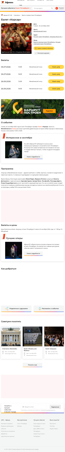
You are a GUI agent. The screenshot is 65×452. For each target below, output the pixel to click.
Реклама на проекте (7, 423)
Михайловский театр (40, 31)
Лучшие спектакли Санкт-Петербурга (47, 43)
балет (40, 126)
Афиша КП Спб (7, 15)
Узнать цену (56, 67)
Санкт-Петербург (22, 423)
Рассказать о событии (61, 8)
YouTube (52, 426)
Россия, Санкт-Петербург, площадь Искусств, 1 (48, 37)
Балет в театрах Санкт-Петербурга (32, 15)
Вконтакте (53, 423)
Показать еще (32, 365)
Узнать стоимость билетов (45, 48)
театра (14, 129)
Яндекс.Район (54, 428)
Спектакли (17, 15)
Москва (19, 426)
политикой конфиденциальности (48, 410)
